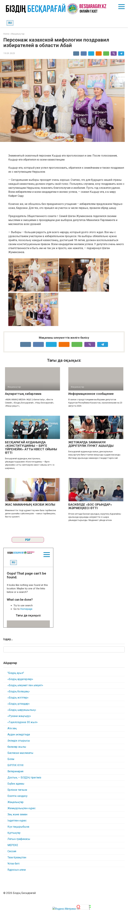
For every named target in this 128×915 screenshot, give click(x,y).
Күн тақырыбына (18, 826)
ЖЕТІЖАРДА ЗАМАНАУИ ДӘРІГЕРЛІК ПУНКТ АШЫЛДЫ (91, 444)
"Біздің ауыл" (16, 673)
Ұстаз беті (14, 863)
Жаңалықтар (16, 802)
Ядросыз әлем (17, 869)
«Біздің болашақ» (19, 691)
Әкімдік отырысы (19, 740)
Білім (11, 759)
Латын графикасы (19, 839)
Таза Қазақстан (17, 857)
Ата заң (12, 728)
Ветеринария (15, 771)
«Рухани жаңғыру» (19, 716)
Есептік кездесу (18, 796)
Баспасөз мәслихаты (20, 752)
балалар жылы (17, 746)
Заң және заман (17, 814)
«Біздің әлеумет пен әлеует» (25, 685)
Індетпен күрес (17, 820)
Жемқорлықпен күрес (22, 808)
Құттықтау (14, 832)
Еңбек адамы (16, 783)
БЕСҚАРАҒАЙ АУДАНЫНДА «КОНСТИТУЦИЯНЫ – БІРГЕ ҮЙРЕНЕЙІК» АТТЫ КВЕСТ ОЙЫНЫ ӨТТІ (31, 447)
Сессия (12, 851)
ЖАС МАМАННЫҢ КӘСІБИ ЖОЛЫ (30, 504)
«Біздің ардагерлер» (20, 679)
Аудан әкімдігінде (19, 734)
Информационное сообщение (91, 394)
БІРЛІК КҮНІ (16, 765)
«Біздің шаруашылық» (22, 709)
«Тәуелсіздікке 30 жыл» (23, 722)
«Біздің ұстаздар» (19, 703)
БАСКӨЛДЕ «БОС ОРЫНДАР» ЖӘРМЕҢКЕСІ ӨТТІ (90, 506)
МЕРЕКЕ (13, 845)
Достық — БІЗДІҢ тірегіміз (24, 777)
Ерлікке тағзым (17, 789)
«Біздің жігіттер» (18, 697)
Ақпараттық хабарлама (23, 394)
